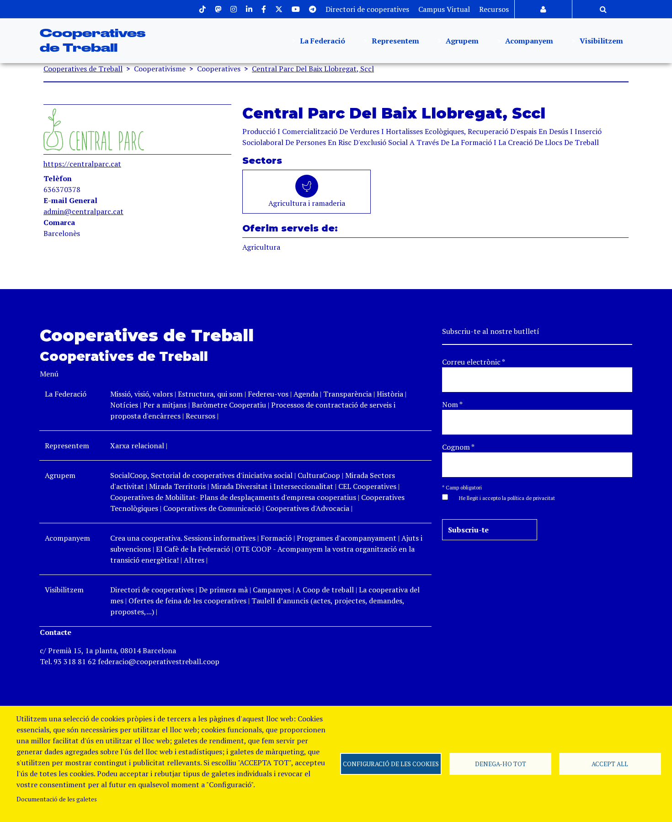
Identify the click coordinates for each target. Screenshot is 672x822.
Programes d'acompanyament (346, 538)
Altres (194, 560)
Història (390, 394)
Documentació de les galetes (56, 799)
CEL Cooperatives (367, 486)
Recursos (494, 9)
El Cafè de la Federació (193, 549)
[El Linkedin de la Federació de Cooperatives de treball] (249, 9)
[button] (502, 497)
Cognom (458, 447)
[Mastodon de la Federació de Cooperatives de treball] (218, 9)
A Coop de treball (325, 590)
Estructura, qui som (210, 394)
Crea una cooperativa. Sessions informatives (183, 538)
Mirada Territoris (177, 486)
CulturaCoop (319, 475)
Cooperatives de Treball (83, 69)
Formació (276, 538)
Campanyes (272, 590)
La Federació (321, 41)
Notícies (125, 405)
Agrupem (461, 41)
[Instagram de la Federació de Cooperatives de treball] (233, 9)
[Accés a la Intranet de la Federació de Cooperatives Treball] (543, 9)
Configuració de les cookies (391, 764)
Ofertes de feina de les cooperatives (187, 601)
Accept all (610, 764)
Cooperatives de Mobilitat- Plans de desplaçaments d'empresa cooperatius (233, 497)
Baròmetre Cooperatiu (229, 405)
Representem (394, 41)
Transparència (347, 394)
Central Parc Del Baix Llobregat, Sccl (313, 69)
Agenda (306, 394)
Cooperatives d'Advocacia (307, 508)
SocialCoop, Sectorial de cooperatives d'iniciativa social (201, 475)
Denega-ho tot (500, 764)
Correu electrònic (473, 362)
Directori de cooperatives (367, 9)
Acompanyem (528, 41)
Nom (452, 404)
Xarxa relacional (137, 446)
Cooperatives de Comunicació (212, 508)
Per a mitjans (165, 405)
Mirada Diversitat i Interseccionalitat (272, 486)
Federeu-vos (268, 394)
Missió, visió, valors (141, 394)
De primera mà (223, 590)
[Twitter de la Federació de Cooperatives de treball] (279, 9)
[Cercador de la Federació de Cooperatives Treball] (603, 9)
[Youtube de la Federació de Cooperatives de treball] (296, 9)
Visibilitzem (600, 41)
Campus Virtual (444, 9)
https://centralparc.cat (82, 164)
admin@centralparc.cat (83, 211)
